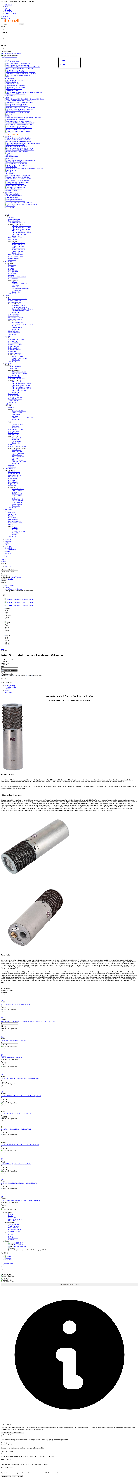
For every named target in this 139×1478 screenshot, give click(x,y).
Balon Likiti (15, 533)
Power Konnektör (17, 500)
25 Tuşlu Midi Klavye (18, 243)
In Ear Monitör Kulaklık (28, 160)
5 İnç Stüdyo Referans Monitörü (21, 229)
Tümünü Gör (16, 236)
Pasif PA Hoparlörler (25, 141)
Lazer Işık (15, 197)
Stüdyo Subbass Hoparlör (19, 234)
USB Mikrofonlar (22, 104)
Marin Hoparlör (16, 438)
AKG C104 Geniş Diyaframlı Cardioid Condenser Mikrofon (19, 1183)
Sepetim (10, 1216)
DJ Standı (15, 287)
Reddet (116, 1427)
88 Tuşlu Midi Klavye (18, 251)
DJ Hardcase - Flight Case (20, 283)
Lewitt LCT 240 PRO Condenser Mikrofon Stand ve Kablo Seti (20, 1145)
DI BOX (14, 167)
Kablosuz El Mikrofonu (19, 305)
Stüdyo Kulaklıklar (23, 65)
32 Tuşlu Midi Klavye (18, 244)
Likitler (13, 206)
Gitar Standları (19, 184)
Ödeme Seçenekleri (10, 687)
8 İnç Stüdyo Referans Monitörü (21, 232)
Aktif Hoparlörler (22, 162)
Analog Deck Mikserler (19, 411)
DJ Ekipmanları (9, 78)
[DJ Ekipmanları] (10, 95)
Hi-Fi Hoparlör (16, 450)
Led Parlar (16, 194)
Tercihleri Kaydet (17, 1476)
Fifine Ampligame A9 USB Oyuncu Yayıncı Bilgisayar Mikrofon (20, 1200)
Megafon (14, 170)
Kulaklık (7, 116)
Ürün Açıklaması (10, 685)
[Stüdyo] (7, 77)
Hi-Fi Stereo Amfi (17, 451)
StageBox (15, 416)
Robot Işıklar (18, 196)
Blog (6, 8)
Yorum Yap (4, 650)
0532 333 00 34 (18, 1244)
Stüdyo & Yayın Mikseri (28, 72)
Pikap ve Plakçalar (17, 460)
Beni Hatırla (7, 577)
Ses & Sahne (8, 155)
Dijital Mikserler (17, 412)
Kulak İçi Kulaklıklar (25, 124)
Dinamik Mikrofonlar (25, 101)
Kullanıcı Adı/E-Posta (7, 569)
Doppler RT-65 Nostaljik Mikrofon (11, 1057)
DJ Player (15, 82)
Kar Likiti (15, 529)
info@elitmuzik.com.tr (19, 1246)
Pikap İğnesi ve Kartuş (19, 461)
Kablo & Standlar (10, 173)
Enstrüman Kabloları (25, 179)
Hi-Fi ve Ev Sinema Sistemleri (34, 168)
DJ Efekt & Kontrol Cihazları (33, 92)
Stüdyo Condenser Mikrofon (13, 589)
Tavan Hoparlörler (22, 151)
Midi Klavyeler (20, 70)
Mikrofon (7, 97)
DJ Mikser (16, 84)
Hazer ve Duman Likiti (19, 531)
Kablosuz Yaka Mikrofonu (20, 307)
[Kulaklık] (8, 133)
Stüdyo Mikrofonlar (24, 63)
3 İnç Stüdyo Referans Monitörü (21, 226)
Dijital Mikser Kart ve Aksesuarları (22, 417)
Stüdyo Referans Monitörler (31, 67)
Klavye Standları (21, 185)
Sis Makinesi (18, 199)
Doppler (3, 1056)
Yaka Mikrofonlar (22, 106)
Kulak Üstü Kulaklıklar (27, 123)
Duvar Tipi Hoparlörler (27, 150)
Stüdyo (7, 60)
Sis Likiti (14, 528)
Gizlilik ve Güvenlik (14, 1231)
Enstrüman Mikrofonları (28, 107)
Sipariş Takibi (12, 1217)
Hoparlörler (8, 136)
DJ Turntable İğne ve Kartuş (20, 288)
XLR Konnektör (17, 490)
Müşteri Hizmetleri (13, 1221)
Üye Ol (10, 1234)
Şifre (2, 573)
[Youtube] (8, 1258)
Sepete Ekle (13, 670)
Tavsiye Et (8, 690)
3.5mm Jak (15, 497)
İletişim (7, 6)
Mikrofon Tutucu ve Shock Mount (22, 324)
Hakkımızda (8, 5)
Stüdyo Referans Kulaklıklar (31, 117)
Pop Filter (15, 326)
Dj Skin (14, 282)
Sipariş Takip (8, 11)
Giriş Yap (3, 559)
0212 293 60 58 (5, 16)
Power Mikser (16, 414)
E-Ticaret (65, 1284)
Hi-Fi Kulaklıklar (22, 126)
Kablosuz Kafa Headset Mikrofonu (22, 309)
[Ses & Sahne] (9, 172)
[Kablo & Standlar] (11, 190)
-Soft (61, 1284)
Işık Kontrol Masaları (25, 202)
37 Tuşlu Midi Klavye (18, 246)
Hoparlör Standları (23, 182)
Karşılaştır (4, 992)
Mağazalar (8, 10)
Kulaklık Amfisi (21, 129)
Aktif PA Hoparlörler (25, 138)
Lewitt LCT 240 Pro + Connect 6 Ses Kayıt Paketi (16, 1113)
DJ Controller (19, 80)
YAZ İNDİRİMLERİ (11, 134)
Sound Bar (15, 458)
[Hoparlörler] (9, 153)
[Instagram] (8, 1259)
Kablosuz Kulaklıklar (25, 128)
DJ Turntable (18, 89)
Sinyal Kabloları (21, 187)
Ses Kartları (16, 61)
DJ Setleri (15, 90)
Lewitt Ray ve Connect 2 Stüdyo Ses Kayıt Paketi (16, 1129)
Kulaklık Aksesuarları (25, 131)
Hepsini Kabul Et (18, 1432)
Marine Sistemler (22, 165)
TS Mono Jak (16, 492)
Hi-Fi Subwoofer (17, 455)
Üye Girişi (63, 60)
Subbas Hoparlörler (24, 140)
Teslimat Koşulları (13, 1224)
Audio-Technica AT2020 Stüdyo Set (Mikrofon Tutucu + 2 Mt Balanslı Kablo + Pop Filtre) (28, 1021)
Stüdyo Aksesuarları (24, 75)
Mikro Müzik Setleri (18, 453)
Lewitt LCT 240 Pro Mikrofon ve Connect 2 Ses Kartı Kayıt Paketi (21, 1096)
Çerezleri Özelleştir (7, 1432)
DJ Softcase (15, 285)
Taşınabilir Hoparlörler (26, 148)
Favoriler (11, 1239)
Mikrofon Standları (23, 112)
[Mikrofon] (8, 114)
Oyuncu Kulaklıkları (25, 121)
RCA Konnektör (17, 495)
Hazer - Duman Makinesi (29, 204)
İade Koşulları (9, 692)
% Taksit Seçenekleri (7, 674)
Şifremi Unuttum (16, 577)
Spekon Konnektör (17, 499)
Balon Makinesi (20, 201)
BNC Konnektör (17, 502)
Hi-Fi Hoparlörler (22, 146)
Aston (2, 649)
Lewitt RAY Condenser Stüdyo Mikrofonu (13, 1041)
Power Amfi (15, 426)
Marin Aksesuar (17, 441)
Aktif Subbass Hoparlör (19, 372)
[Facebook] (8, 1256)
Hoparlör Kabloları (23, 177)
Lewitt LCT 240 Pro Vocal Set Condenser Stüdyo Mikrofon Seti (20, 1078)
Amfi (11, 158)
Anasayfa (11, 585)
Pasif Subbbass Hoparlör (19, 373)
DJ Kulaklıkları (20, 85)
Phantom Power (17, 327)
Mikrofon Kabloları (24, 111)
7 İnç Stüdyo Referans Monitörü (21, 231)
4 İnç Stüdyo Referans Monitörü (21, 227)
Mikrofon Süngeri (17, 322)
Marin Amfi (15, 439)
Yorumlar (7, 689)
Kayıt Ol (62, 64)
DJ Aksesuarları (20, 94)
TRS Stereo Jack (17, 494)
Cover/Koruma (16, 290)
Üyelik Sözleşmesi (13, 1226)
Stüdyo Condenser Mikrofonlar (34, 99)
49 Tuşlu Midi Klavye (18, 248)
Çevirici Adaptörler (18, 489)
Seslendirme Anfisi (17, 424)
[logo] (10, 22)
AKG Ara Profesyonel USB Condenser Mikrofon (15, 1004)
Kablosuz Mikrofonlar (26, 102)
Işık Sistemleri (9, 192)
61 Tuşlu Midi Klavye (18, 249)
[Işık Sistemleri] (9, 207)
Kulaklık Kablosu (17, 356)
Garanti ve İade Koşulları (15, 1229)
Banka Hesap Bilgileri (15, 1219)
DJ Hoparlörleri (20, 87)
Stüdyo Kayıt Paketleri (26, 68)
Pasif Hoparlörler (22, 163)
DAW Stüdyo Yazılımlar (28, 73)
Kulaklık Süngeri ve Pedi (19, 358)
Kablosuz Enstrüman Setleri (20, 310)
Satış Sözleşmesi (13, 1228)
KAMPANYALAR (10, 13)
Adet (2, 666)
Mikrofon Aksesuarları (26, 109)
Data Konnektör (17, 504)
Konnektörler (18, 189)
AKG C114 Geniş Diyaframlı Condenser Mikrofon (16, 1164)
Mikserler (15, 156)
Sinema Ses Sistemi (18, 456)
